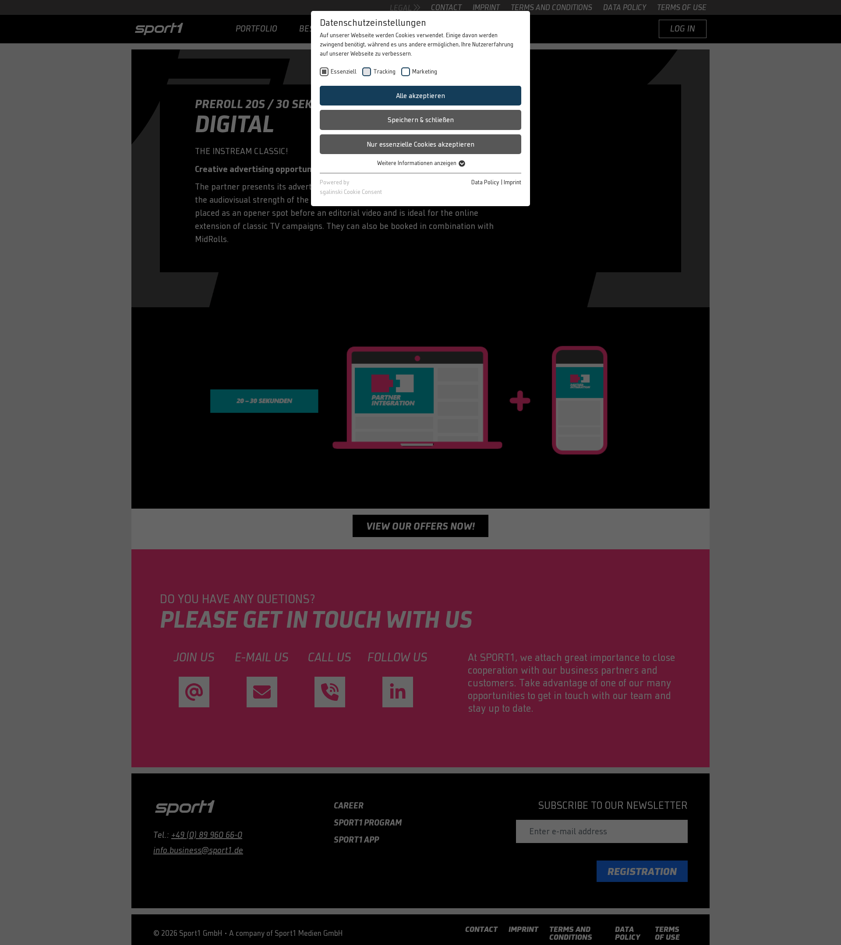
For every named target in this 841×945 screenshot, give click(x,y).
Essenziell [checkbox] (344, 71)
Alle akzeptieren (420, 95)
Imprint (512, 182)
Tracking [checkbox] (384, 71)
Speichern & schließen (421, 120)
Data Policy (485, 182)
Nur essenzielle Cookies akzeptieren (420, 144)
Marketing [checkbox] (424, 71)
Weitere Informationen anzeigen (417, 163)
